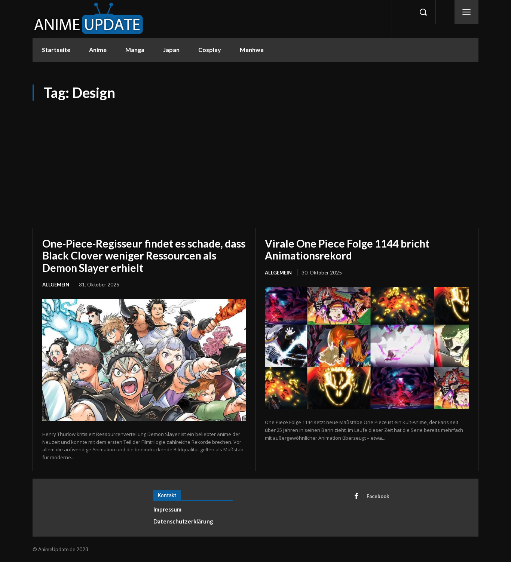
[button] (423, 12)
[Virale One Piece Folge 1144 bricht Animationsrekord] (367, 348)
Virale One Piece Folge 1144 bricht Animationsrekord (347, 249)
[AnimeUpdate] (89, 19)
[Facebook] (356, 496)
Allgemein (55, 285)
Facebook (378, 496)
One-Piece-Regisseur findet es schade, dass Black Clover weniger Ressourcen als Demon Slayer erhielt (143, 255)
